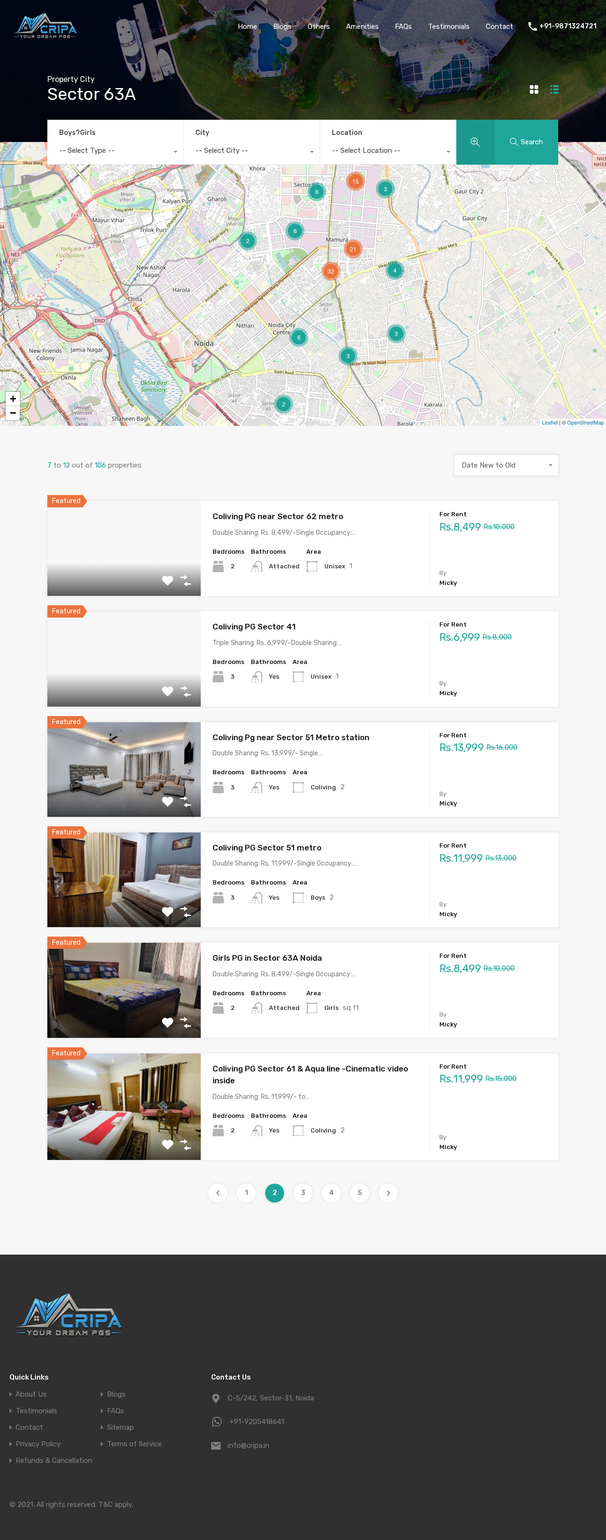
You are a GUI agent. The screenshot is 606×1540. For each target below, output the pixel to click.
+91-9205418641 (257, 1421)
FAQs (403, 26)
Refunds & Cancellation (54, 1460)
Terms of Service (134, 1444)
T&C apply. (115, 1504)
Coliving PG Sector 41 (254, 626)
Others (319, 26)
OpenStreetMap (585, 422)
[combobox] (115, 153)
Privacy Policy (38, 1444)
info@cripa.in (248, 1445)
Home (247, 26)
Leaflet (550, 422)
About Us (31, 1394)
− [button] (13, 413)
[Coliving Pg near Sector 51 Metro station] (202, 372)
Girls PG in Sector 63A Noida (267, 958)
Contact (499, 26)
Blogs (282, 26)
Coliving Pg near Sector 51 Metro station (291, 737)
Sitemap (120, 1427)
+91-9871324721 (568, 26)
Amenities (362, 26)
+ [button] (13, 399)
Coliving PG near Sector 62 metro (278, 516)
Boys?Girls (77, 133)
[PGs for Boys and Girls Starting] (44, 39)
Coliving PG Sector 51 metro (267, 847)
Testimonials (449, 26)
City (202, 133)
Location (347, 133)
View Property (124, 577)
